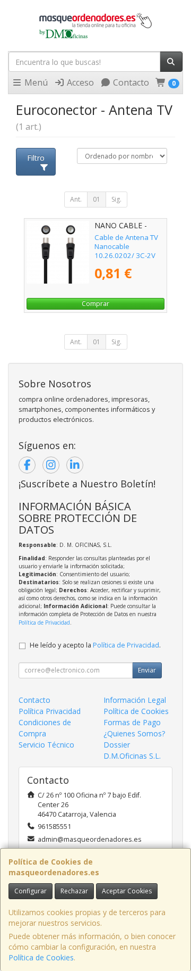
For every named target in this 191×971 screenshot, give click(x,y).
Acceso (79, 82)
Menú (35, 82)
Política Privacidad (50, 711)
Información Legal (134, 700)
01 (96, 199)
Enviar (147, 670)
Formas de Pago (132, 722)
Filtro (36, 158)
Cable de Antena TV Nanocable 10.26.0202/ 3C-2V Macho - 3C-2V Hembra (126, 256)
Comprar (95, 303)
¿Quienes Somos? (134, 733)
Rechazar (74, 890)
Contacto (130, 82)
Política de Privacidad (44, 622)
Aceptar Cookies (127, 890)
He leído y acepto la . (95, 645)
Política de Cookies (41, 957)
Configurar (30, 890)
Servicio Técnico (46, 745)
